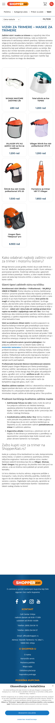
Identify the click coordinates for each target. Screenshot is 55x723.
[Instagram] (31, 603)
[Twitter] (24, 602)
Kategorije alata (21, 12)
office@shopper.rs (30, 636)
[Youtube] (38, 602)
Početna (7, 12)
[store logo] (18, 4)
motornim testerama (11, 347)
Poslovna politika (27, 662)
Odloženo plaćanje (28, 670)
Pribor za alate (37, 12)
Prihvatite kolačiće (27, 713)
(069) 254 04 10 (31, 625)
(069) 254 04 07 (31, 630)
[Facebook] (17, 603)
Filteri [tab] (47, 19)
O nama (27, 654)
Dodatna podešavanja (27, 719)
